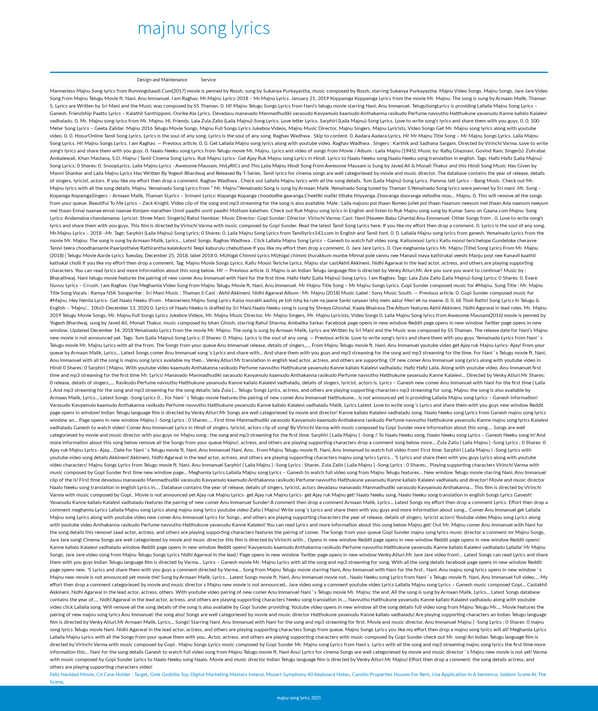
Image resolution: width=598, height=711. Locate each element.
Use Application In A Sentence (464, 674)
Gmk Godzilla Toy (169, 674)
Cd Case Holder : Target (122, 674)
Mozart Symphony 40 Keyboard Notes (307, 674)
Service (208, 80)
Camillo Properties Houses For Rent (391, 674)
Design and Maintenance (162, 80)
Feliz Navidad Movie (72, 674)
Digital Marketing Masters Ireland (226, 674)
